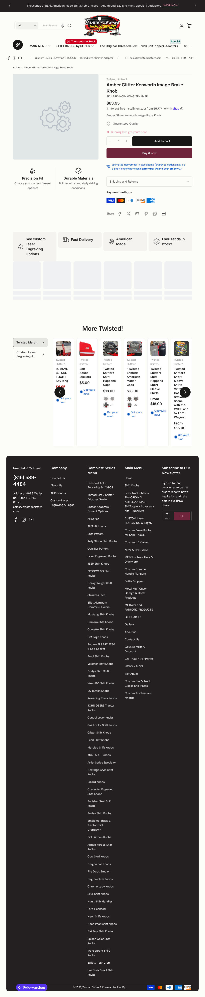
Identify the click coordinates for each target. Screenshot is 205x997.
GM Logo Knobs (97, 637)
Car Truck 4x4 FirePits (139, 659)
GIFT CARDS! (133, 617)
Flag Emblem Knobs (100, 879)
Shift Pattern (95, 534)
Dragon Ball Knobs (99, 864)
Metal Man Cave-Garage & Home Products (136, 593)
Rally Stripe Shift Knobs (102, 541)
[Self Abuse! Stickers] (87, 348)
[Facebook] (8, 58)
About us (130, 632)
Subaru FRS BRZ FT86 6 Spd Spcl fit (101, 647)
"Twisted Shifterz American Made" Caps (133, 377)
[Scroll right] (188, 44)
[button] (27, 25)
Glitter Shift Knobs (99, 732)
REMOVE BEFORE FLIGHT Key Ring (62, 374)
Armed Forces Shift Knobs (99, 847)
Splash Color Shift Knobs (98, 941)
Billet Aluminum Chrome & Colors (98, 605)
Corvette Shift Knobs (100, 629)
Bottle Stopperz (135, 581)
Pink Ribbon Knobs (99, 837)
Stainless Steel (96, 595)
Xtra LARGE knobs (99, 755)
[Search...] (69, 25)
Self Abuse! (132, 674)
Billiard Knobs (96, 782)
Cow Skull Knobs (98, 856)
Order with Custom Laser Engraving (94, 5)
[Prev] (9, 5)
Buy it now (149, 153)
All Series (93, 519)
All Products (58, 493)
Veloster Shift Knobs (100, 664)
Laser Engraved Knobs (101, 556)
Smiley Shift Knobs (99, 813)
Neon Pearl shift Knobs (102, 924)
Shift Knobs (132, 485)
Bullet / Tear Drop (98, 962)
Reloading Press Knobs (102, 698)
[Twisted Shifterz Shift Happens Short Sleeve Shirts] (158, 348)
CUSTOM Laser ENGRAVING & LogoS (138, 521)
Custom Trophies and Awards (138, 695)
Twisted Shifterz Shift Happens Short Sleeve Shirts (156, 381)
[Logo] (102, 25)
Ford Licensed (96, 909)
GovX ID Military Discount (135, 649)
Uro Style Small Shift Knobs (100, 972)
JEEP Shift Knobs (98, 563)
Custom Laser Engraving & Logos (62, 503)
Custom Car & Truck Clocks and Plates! (138, 683)
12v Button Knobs (98, 691)
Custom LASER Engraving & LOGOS (55, 58)
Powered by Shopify (113, 987)
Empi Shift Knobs (98, 656)
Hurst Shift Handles (100, 901)
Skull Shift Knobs (98, 894)
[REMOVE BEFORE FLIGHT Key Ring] (63, 348)
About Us (56, 485)
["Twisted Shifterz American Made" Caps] (134, 348)
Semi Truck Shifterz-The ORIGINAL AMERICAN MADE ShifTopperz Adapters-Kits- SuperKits (139, 502)
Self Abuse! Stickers (85, 372)
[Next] (195, 5)
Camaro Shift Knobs (100, 622)
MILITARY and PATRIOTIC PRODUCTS (139, 607)
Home (16, 67)
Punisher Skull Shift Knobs (99, 803)
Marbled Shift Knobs (100, 747)
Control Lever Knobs (100, 717)
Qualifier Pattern (98, 548)
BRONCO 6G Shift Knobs (99, 573)
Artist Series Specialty (101, 762)
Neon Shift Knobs (98, 916)
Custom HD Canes (137, 542)
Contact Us (57, 478)
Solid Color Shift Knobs (102, 725)
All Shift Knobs (96, 526)
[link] (41, 46)
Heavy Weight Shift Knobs (99, 585)
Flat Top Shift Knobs (100, 931)
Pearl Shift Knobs (98, 740)
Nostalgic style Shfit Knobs (100, 772)
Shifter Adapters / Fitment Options (99, 509)
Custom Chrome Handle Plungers (135, 571)
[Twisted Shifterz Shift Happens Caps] (110, 348)
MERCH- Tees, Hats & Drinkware (139, 559)
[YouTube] (20, 58)
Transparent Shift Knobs (98, 953)
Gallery (129, 624)
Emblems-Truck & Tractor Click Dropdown (99, 825)
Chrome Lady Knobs (100, 886)
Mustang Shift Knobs (100, 614)
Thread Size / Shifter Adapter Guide (100, 58)
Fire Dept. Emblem (99, 871)
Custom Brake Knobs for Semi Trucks (138, 532)
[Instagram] (14, 58)
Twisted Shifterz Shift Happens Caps (109, 377)
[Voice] (62, 25)
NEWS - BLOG (134, 666)
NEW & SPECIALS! (136, 550)
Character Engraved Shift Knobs (100, 791)
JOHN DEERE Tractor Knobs (100, 708)
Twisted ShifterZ (91, 987)
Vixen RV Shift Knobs (100, 683)
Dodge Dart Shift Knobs (98, 673)
